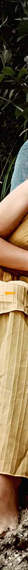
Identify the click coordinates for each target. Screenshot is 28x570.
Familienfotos (13, 1)
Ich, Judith (25, 1)
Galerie (21, 1)
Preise (17, 1)
